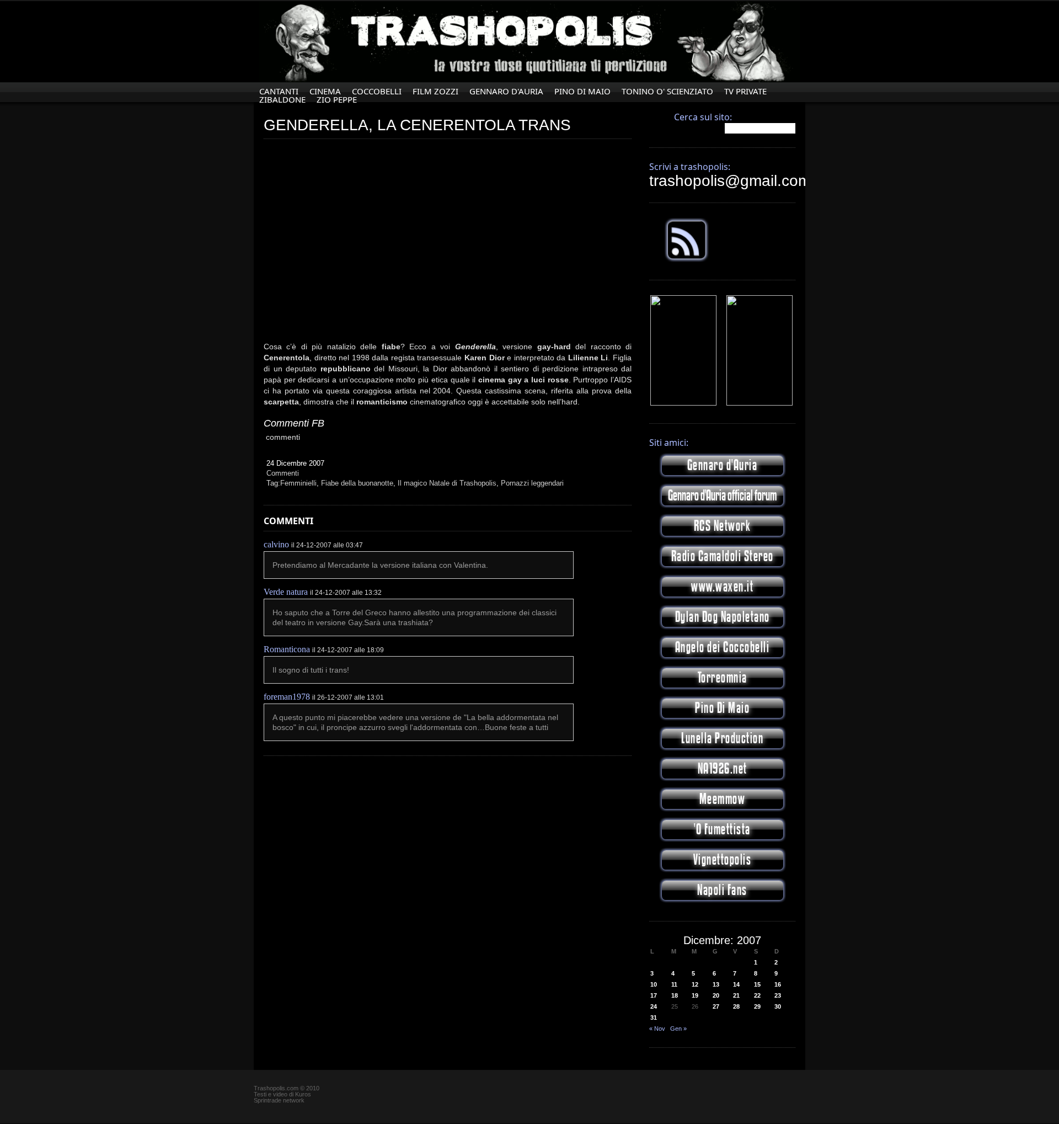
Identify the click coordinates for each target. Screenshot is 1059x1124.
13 (716, 984)
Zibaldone (282, 99)
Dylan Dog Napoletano (722, 617)
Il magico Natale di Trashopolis (447, 483)
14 (736, 984)
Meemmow (722, 799)
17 (653, 995)
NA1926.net (722, 769)
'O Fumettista (722, 830)
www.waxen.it (722, 587)
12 (695, 984)
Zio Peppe (337, 99)
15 (757, 984)
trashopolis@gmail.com (730, 180)
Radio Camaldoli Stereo (722, 556)
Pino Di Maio (582, 91)
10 (653, 984)
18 (674, 995)
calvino (276, 544)
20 (716, 995)
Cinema (325, 91)
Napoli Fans (722, 890)
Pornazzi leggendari (532, 483)
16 (777, 984)
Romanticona (287, 649)
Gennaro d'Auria (722, 465)
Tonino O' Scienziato (667, 91)
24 (653, 1006)
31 (653, 1017)
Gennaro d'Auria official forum (722, 496)
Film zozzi (435, 91)
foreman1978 (287, 696)
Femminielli (298, 483)
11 (674, 984)
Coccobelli (377, 91)
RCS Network (722, 526)
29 (757, 1006)
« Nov (657, 1028)
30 (777, 1006)
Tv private (745, 91)
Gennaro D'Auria (506, 91)
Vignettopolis (722, 860)
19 (695, 995)
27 (716, 1006)
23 (777, 995)
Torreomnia (722, 678)
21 (736, 995)
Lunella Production (722, 739)
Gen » (678, 1028)
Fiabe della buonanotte (357, 483)
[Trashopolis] (683, 403)
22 (757, 995)
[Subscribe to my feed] (687, 260)
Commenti (282, 473)
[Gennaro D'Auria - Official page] (759, 403)
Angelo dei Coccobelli (722, 648)
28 (736, 1006)
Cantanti (278, 91)
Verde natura (286, 591)
